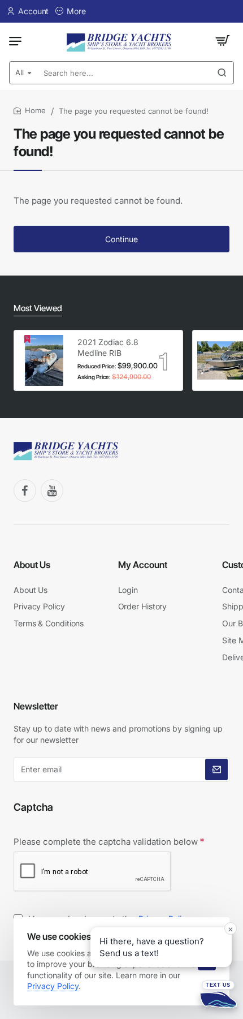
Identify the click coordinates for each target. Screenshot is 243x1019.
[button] (161, 947)
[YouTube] (52, 490)
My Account (142, 564)
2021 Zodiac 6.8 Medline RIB (107, 347)
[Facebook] (25, 490)
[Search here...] (222, 73)
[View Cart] (222, 41)
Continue (121, 239)
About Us (32, 564)
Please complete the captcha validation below (106, 841)
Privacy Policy (53, 986)
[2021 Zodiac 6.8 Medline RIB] (44, 360)
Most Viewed (38, 308)
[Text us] (218, 994)
